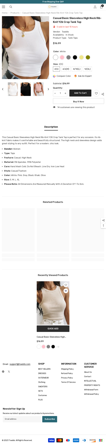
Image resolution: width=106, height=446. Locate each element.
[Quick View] (65, 291)
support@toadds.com (20, 364)
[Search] (10, 6)
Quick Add (53, 328)
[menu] (3, 6)
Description (51, 126)
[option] (25, 47)
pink (43, 347)
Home (4, 13)
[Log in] (95, 6)
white (39, 347)
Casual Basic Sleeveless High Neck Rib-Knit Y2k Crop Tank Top (52, 337)
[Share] (102, 94)
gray (48, 347)
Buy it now (78, 101)
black (53, 347)
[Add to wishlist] (96, 93)
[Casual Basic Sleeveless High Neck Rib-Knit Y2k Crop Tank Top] (53, 303)
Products (14, 13)
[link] (18, 255)
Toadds (65, 31)
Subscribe (50, 419)
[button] (3, 89)
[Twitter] (9, 372)
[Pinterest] (3, 372)
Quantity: (58, 88)
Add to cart (80, 93)
